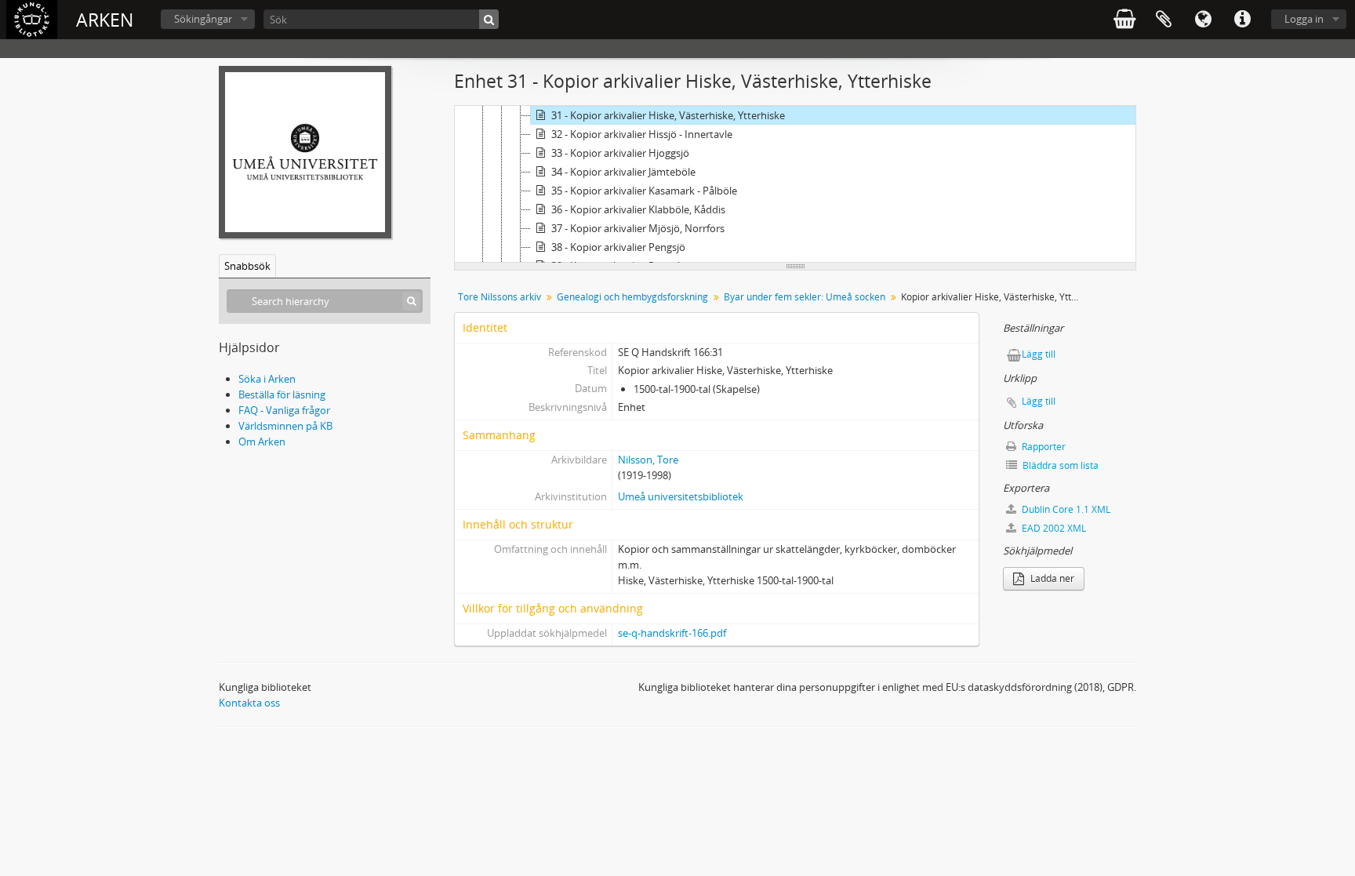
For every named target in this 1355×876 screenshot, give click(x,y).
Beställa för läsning (281, 394)
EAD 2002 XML (1052, 528)
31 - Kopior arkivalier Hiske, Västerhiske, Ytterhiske (668, 115)
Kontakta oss (249, 703)
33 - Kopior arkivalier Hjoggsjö (620, 153)
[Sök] (489, 19)
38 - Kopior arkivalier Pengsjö (618, 247)
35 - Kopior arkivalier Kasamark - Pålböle (644, 191)
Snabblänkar (1242, 19)
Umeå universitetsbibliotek (680, 496)
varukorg (1124, 19)
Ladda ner (1051, 578)
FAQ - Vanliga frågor (284, 410)
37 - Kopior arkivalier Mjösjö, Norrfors (638, 228)
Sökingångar (203, 19)
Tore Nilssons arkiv (499, 297)
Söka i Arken (267, 379)
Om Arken (261, 441)
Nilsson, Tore (648, 460)
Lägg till (1038, 354)
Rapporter (1042, 446)
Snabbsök (247, 266)
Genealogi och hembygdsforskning (632, 297)
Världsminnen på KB (285, 426)
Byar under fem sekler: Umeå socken (804, 297)
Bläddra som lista (1059, 465)
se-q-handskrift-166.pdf (672, 633)
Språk (1202, 19)
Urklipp (1163, 19)
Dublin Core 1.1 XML (1064, 509)
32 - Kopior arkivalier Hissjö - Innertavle (641, 134)
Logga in (1304, 19)
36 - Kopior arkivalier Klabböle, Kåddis (638, 209)
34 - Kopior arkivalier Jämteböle (623, 172)
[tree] (795, 184)
